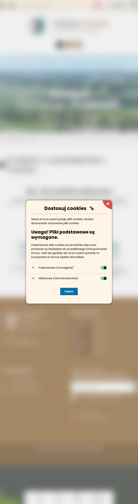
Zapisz (69, 291)
